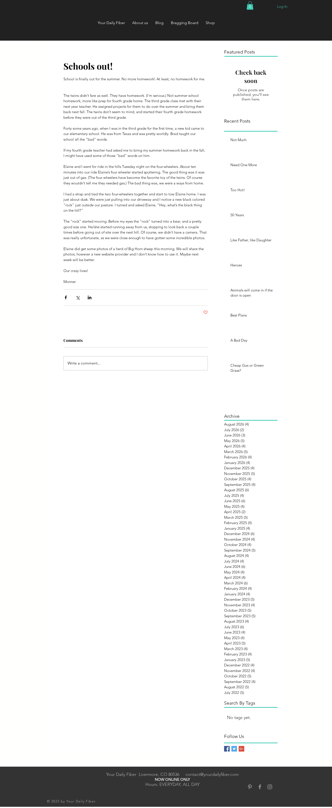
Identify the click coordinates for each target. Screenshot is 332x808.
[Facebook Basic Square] (227, 749)
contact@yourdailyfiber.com (212, 774)
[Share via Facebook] (65, 297)
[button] (249, 5)
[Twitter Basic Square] (234, 749)
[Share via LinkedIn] (89, 297)
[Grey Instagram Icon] (270, 787)
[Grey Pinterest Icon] (250, 787)
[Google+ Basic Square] (241, 749)
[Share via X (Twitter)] (77, 297)
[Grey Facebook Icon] (260, 787)
